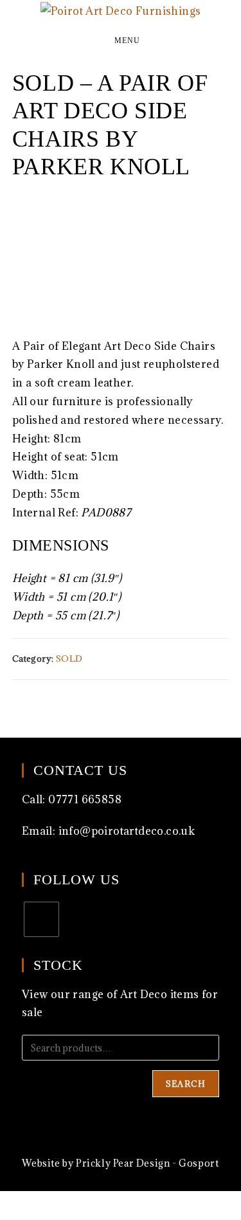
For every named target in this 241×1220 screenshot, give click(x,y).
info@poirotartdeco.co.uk (126, 831)
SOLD (69, 658)
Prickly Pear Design (123, 1163)
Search (186, 1084)
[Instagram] (41, 919)
